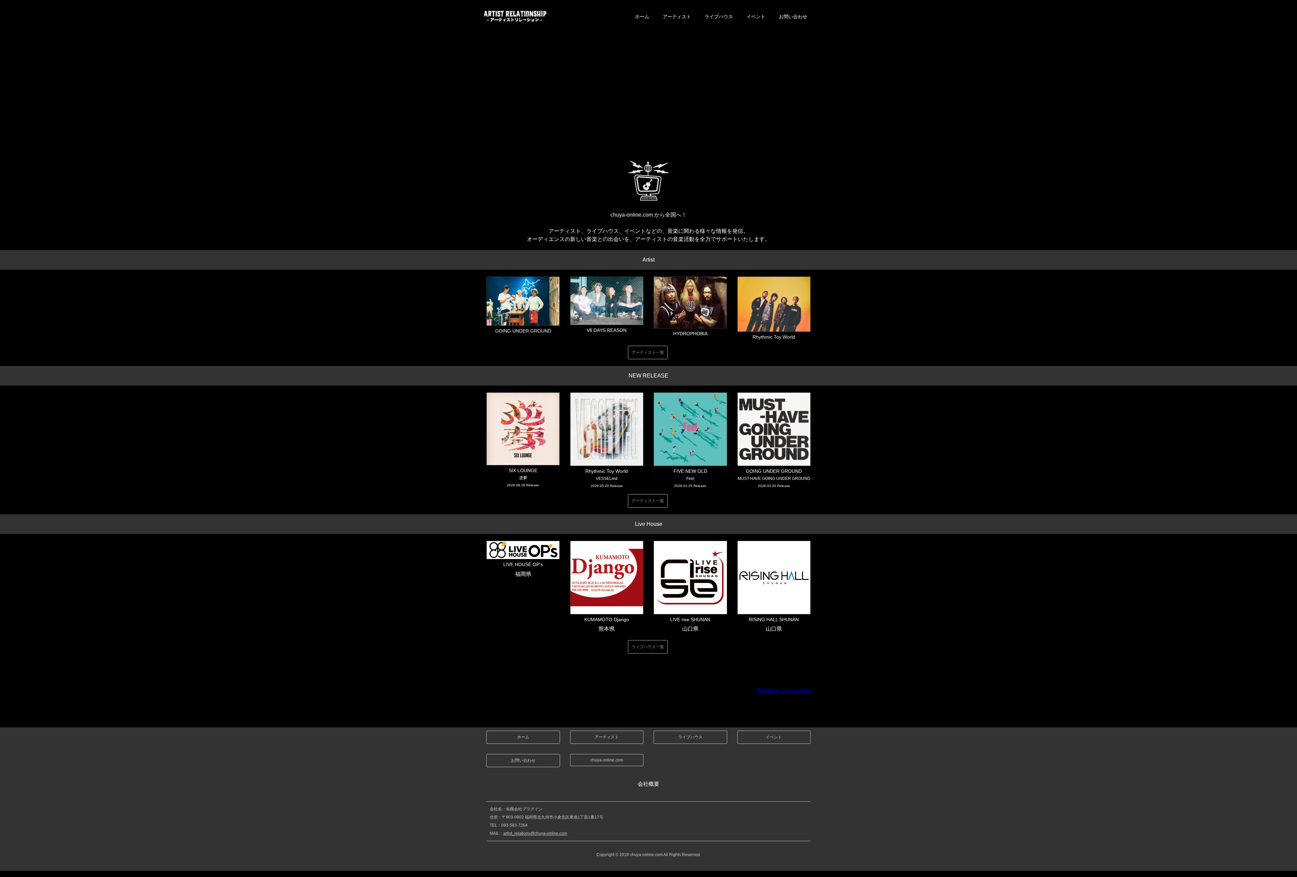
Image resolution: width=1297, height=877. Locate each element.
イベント (755, 16)
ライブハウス (719, 16)
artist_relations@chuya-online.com (535, 833)
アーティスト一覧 (648, 352)
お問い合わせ (793, 16)
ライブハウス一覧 (648, 646)
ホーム (642, 16)
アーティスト (677, 16)
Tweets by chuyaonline (783, 690)
